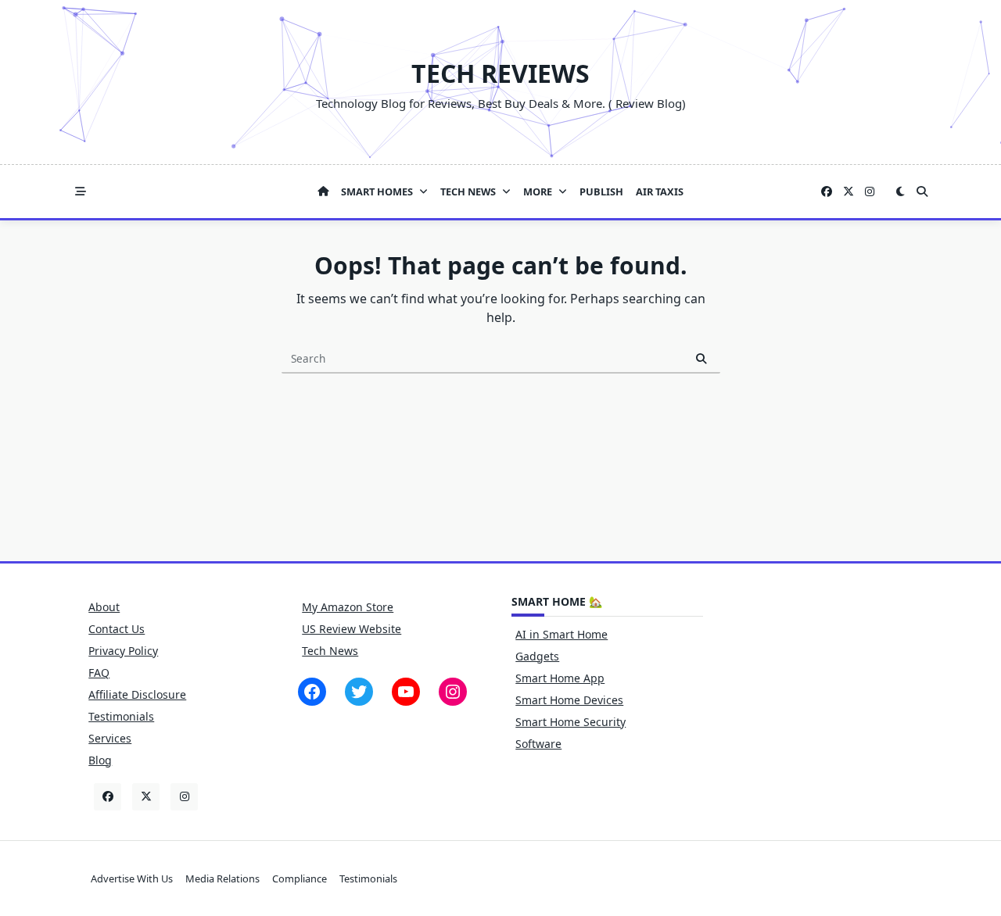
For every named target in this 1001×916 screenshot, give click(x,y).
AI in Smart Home (561, 634)
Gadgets (537, 656)
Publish (601, 191)
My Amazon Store (347, 606)
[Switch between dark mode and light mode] (900, 191)
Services (109, 738)
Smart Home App (560, 678)
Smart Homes (377, 191)
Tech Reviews (500, 73)
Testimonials (121, 716)
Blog (100, 760)
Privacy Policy (123, 650)
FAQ (98, 672)
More (537, 191)
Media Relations (222, 878)
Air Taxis (659, 191)
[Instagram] (869, 192)
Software (538, 743)
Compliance (299, 878)
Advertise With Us (132, 878)
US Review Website (351, 628)
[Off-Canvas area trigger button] (81, 191)
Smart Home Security (570, 721)
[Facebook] (826, 192)
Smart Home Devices (569, 699)
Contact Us (116, 628)
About (104, 606)
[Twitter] (848, 192)
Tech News (468, 191)
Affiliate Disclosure (137, 694)
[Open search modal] (922, 191)
